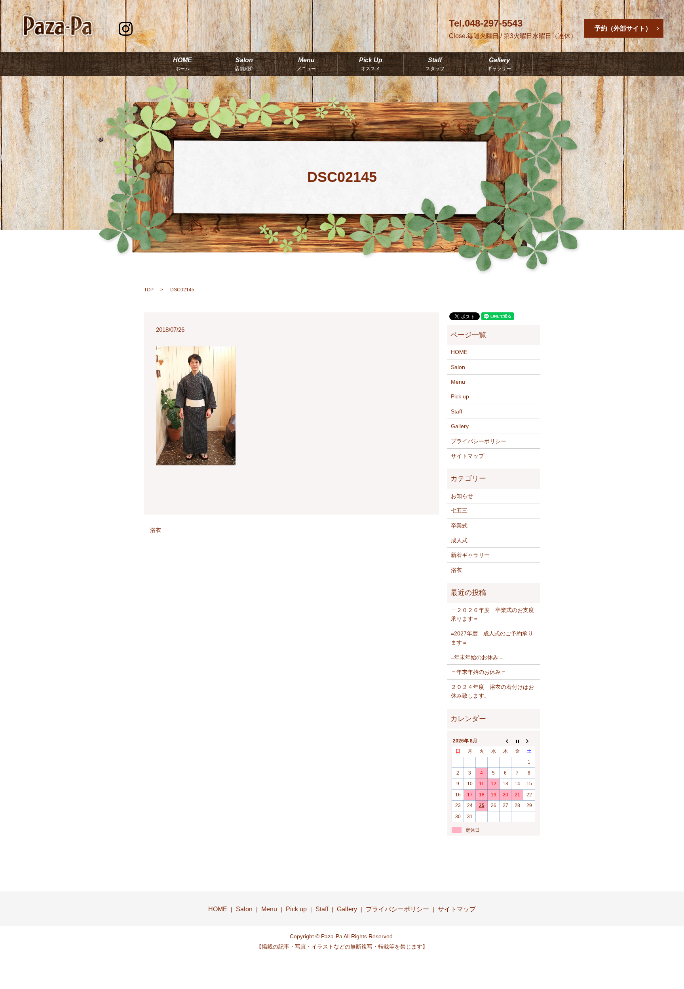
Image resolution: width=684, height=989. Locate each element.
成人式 (459, 540)
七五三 (459, 510)
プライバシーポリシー (478, 441)
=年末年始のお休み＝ (477, 657)
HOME (182, 64)
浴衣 (155, 530)
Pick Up (370, 64)
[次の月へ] (529, 741)
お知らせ (462, 496)
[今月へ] (517, 741)
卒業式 (459, 525)
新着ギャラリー (470, 555)
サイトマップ (467, 456)
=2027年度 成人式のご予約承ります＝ (492, 637)
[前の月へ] (505, 741)
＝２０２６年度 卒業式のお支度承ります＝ (492, 614)
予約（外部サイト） (623, 28)
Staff (435, 64)
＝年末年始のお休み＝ (478, 672)
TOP (149, 290)
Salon (244, 64)
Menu (306, 64)
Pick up (460, 396)
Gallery (499, 64)
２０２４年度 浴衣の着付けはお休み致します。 (492, 691)
